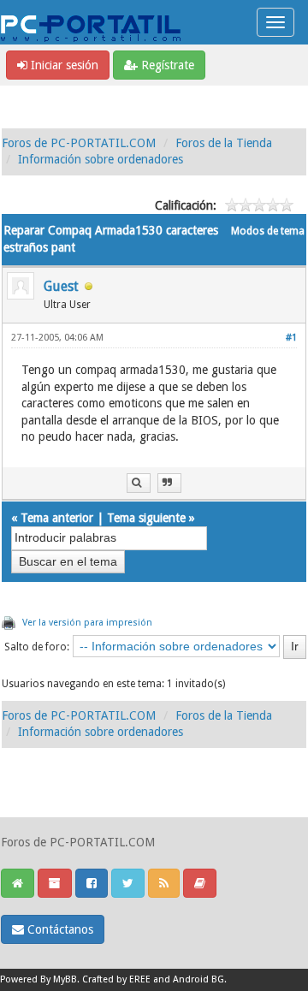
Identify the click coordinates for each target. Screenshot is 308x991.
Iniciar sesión (62, 65)
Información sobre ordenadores (100, 159)
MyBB (65, 979)
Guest (61, 286)
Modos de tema (268, 231)
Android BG (198, 979)
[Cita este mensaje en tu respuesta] (169, 483)
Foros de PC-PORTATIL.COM (79, 143)
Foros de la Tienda (223, 143)
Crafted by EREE (116, 979)
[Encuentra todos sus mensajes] (139, 483)
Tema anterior (57, 518)
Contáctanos (58, 929)
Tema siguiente (146, 518)
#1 (291, 337)
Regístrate (166, 65)
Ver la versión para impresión (87, 622)
